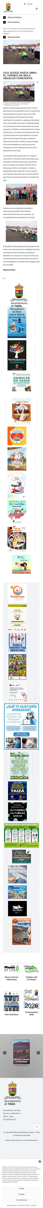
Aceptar (21, 1188)
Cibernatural (33, 1140)
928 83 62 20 (11, 1119)
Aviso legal (33, 1205)
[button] (40, 1162)
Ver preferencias (21, 1200)
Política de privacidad (24, 1205)
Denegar (21, 1194)
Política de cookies (12, 1205)
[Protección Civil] (21, 920)
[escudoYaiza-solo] (8, 3)
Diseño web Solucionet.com (15, 1140)
